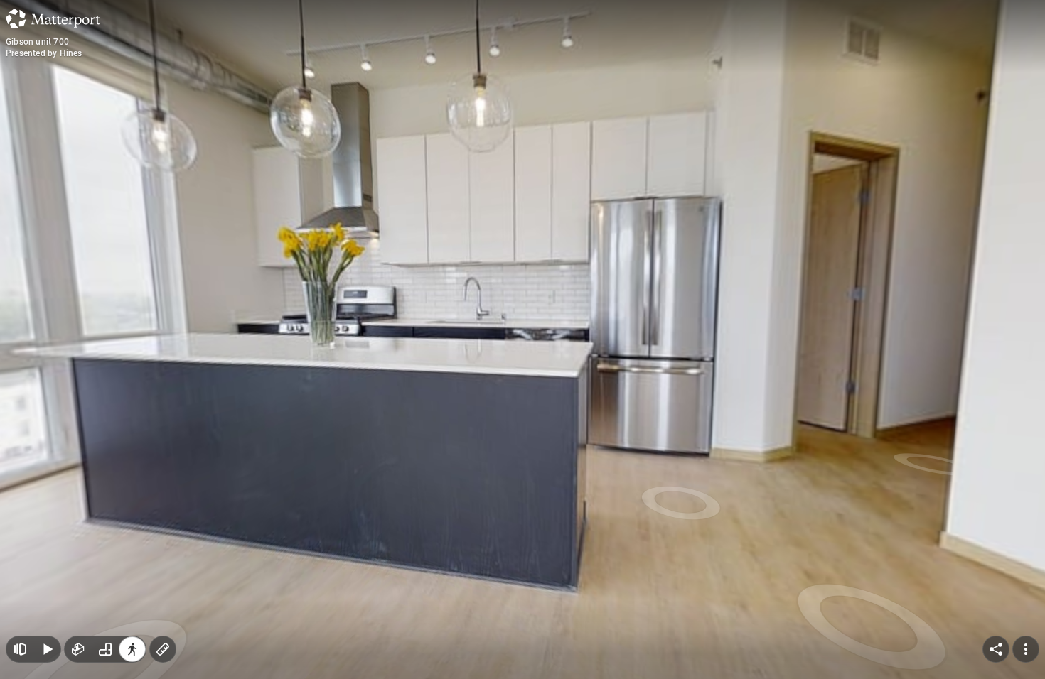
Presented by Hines (44, 53)
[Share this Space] (995, 649)
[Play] (47, 649)
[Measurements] (162, 649)
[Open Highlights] (20, 649)
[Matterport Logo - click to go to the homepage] (53, 18)
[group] (105, 649)
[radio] (78, 649)
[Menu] (1025, 649)
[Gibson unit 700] (522, 339)
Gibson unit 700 (37, 42)
